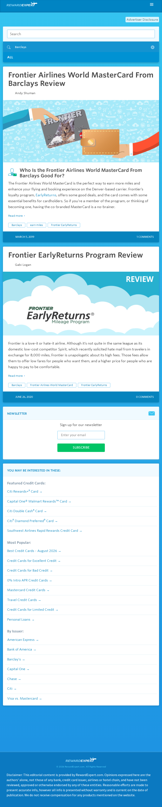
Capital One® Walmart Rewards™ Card (37, 501)
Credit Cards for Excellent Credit (32, 561)
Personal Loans (18, 619)
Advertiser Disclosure (142, 19)
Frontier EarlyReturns (64, 225)
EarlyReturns (46, 195)
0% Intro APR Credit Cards (27, 580)
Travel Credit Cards (22, 600)
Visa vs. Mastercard (22, 698)
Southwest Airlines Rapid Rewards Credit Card (42, 531)
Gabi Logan (23, 264)
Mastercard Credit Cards (26, 590)
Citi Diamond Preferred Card (30, 521)
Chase (12, 679)
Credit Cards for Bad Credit (28, 570)
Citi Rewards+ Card (22, 491)
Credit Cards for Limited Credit (30, 610)
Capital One (16, 669)
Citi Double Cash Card (25, 511)
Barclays (17, 225)
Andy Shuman (25, 93)
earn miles (36, 225)
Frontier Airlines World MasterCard (51, 385)
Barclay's (14, 659)
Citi (9, 689)
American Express (21, 640)
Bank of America (19, 649)
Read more (15, 215)
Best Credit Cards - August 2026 (32, 551)
